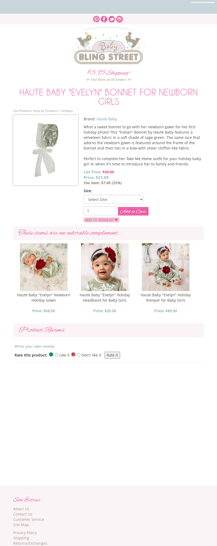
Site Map (21, 524)
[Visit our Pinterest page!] (96, 17)
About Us (21, 508)
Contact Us (22, 514)
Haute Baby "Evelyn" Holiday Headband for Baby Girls (105, 297)
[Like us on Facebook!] (104, 17)
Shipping (21, 537)
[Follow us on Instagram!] (119, 17)
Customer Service (28, 519)
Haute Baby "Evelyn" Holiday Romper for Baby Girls (166, 297)
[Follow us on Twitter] (111, 17)
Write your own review (34, 346)
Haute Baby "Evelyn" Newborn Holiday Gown (43, 297)
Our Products (22, 111)
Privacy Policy (25, 532)
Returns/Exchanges (30, 543)
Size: (88, 190)
